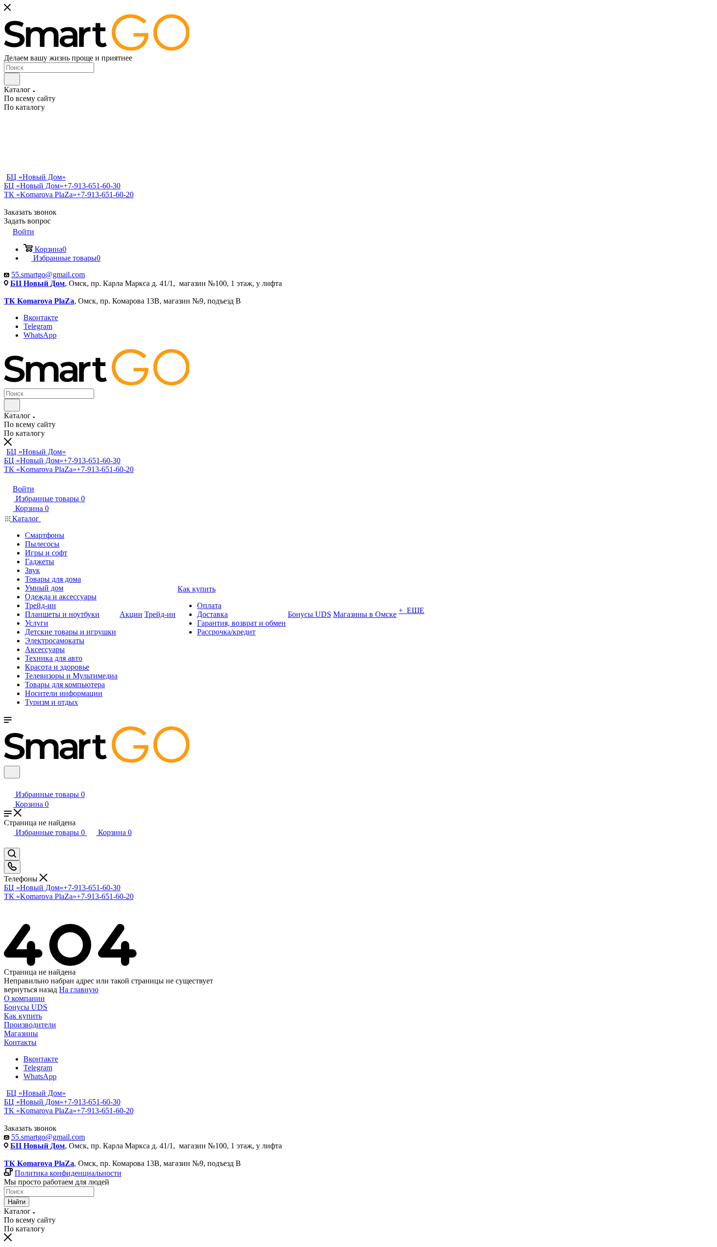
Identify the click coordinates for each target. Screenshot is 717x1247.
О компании (24, 998)
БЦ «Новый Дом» (36, 177)
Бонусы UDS (25, 1007)
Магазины (21, 1033)
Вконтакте (40, 317)
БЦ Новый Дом (37, 283)
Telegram (37, 326)
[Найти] (12, 79)
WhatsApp (40, 335)
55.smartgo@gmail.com (48, 274)
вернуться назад (30, 989)
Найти (16, 1202)
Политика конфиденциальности (68, 1173)
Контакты (20, 1042)
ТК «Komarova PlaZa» (69, 194)
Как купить (23, 1016)
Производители (30, 1025)
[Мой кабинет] (8, 784)
